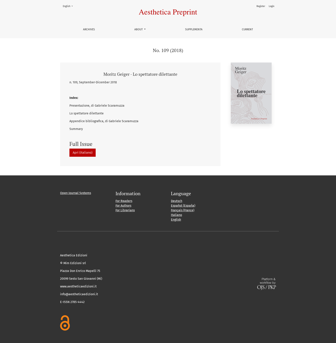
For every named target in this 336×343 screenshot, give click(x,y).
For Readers (124, 201)
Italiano (176, 215)
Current (247, 29)
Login (271, 6)
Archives (89, 29)
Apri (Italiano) (82, 152)
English (69, 6)
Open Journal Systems (75, 193)
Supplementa (193, 29)
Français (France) (182, 210)
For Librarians (125, 210)
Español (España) (183, 205)
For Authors (123, 205)
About (139, 29)
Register (260, 6)
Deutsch (176, 201)
